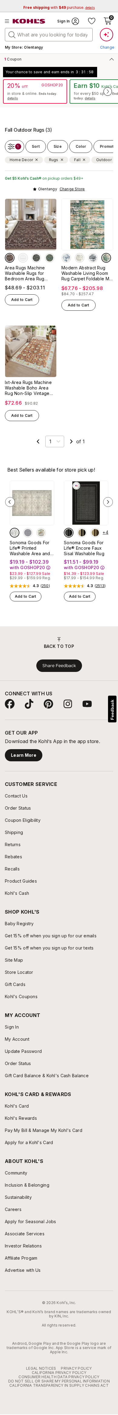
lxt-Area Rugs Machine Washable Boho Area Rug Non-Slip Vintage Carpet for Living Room (29, 388)
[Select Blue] (66, 258)
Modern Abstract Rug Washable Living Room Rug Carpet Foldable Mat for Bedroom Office (87, 273)
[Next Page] (71, 441)
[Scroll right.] (107, 91)
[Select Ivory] (14, 533)
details (12, 98)
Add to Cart (22, 299)
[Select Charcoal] (28, 533)
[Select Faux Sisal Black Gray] (69, 533)
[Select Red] (10, 258)
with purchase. (59, 7)
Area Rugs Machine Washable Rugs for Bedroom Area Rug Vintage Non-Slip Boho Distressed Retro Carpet (30, 273)
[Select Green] (49, 258)
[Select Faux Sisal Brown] (95, 533)
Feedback (112, 710)
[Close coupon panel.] (110, 59)
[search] (12, 34)
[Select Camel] (36, 258)
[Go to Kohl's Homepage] (29, 21)
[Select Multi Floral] (41, 533)
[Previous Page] (38, 441)
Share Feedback (59, 665)
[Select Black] (23, 258)
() (45, 586)
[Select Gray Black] (93, 258)
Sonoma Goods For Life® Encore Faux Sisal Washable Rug (84, 548)
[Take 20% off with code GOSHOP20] (35, 91)
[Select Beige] (79, 258)
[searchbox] (49, 34)
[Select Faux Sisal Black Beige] (82, 533)
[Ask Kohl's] (106, 34)
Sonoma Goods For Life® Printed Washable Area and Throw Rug (30, 548)
